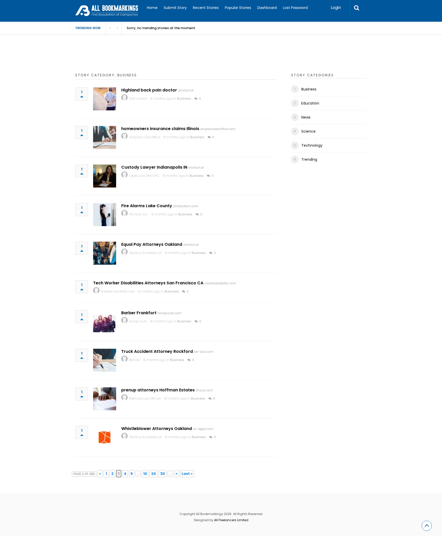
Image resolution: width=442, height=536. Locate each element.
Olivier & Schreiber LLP (145, 253)
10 (145, 473)
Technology (312, 145)
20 (153, 473)
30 (162, 473)
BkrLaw (134, 360)
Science (308, 131)
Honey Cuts (138, 321)
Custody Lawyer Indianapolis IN (154, 167)
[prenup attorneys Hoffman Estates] (104, 398)
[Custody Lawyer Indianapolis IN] (104, 176)
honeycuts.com (169, 313)
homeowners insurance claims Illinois (160, 129)
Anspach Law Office (144, 137)
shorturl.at (185, 90)
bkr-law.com (203, 351)
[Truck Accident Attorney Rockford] (104, 360)
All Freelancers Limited (231, 520)
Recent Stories (206, 7)
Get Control (138, 98)
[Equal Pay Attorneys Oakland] (104, 253)
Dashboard (267, 7)
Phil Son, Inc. (138, 214)
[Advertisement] (168, 58)
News (306, 117)
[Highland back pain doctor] (104, 98)
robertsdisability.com (220, 283)
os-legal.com (203, 429)
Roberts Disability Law (118, 291)
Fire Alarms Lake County (146, 206)
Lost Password (295, 7)
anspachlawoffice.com (217, 129)
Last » (187, 473)
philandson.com (185, 206)
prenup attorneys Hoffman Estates (158, 390)
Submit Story (175, 7)
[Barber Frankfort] (104, 321)
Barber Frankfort (139, 313)
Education (310, 103)
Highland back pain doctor (149, 90)
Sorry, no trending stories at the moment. (161, 28)
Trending (309, 159)
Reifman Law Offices (145, 398)
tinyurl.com (204, 390)
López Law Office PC (144, 175)
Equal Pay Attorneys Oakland (151, 244)
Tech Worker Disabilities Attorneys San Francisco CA (148, 283)
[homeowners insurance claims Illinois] (104, 137)
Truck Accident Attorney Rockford (157, 351)
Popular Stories (238, 7)
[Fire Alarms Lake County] (104, 214)
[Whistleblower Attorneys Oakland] (104, 437)
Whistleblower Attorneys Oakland (156, 429)
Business (184, 98)
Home (152, 7)
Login (336, 7)
